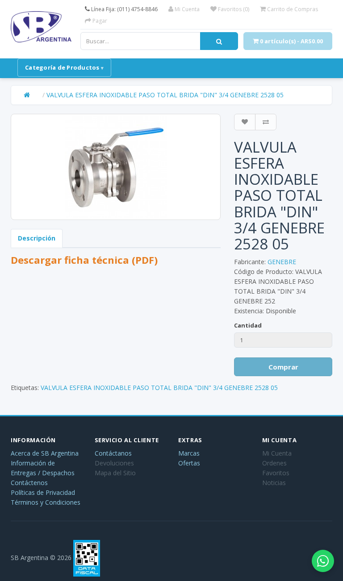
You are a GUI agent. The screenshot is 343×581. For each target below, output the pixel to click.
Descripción (36, 238)
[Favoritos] (244, 122)
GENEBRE (282, 261)
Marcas (189, 453)
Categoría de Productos (62, 67)
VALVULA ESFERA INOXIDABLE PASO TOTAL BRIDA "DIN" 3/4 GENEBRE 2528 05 (165, 95)
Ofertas (189, 463)
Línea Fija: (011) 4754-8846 (124, 9)
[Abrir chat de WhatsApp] (323, 561)
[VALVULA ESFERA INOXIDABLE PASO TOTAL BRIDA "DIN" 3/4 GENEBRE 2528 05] (116, 167)
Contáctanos (113, 453)
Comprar (283, 366)
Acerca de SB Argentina (45, 453)
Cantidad (248, 325)
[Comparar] (265, 122)
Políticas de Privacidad (43, 492)
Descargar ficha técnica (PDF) (84, 259)
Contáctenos (29, 482)
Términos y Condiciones (45, 502)
